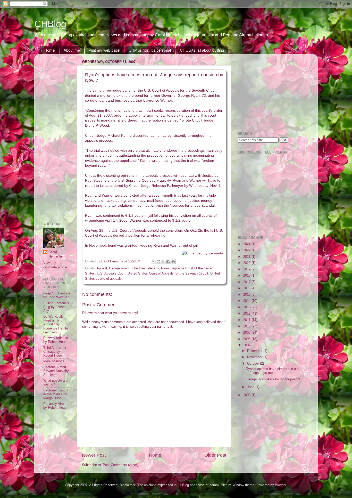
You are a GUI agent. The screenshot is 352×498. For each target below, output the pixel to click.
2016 (247, 288)
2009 (247, 332)
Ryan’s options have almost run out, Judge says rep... (273, 371)
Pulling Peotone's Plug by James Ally (56, 307)
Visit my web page (104, 50)
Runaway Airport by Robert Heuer (55, 405)
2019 (247, 269)
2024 (247, 244)
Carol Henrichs (55, 254)
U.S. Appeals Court (111, 273)
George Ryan (119, 268)
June (251, 387)
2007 (247, 345)
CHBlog (50, 24)
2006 (247, 395)
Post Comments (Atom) (120, 465)
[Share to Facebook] (168, 261)
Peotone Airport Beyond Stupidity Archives (56, 371)
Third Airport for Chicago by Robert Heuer (54, 351)
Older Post (215, 455)
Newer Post (94, 455)
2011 (247, 320)
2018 (247, 275)
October (253, 363)
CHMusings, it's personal (150, 50)
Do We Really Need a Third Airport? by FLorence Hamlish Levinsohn (56, 324)
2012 (247, 313)
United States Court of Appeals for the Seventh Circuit (168, 273)
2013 (247, 307)
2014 (247, 301)
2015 (247, 294)
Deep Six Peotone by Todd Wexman (56, 295)
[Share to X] (163, 261)
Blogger (280, 485)
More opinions (53, 361)
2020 (247, 263)
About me (72, 50)
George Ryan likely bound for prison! (273, 379)
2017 (247, 282)
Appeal (102, 268)
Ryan (165, 268)
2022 (247, 250)
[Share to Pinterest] (173, 261)
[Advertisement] (58, 135)
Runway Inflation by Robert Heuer (55, 340)
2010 (247, 326)
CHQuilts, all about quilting (202, 50)
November (255, 357)
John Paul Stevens (145, 268)
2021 (247, 257)
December (255, 351)
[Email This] (153, 261)
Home (49, 50)
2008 (247, 339)
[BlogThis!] (158, 261)
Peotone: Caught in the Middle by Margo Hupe (55, 394)
